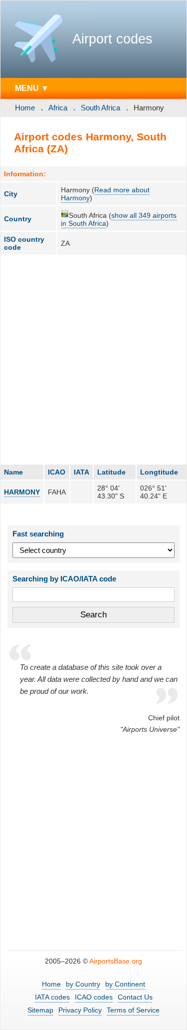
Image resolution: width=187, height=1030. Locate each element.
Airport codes (112, 38)
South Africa (100, 107)
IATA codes (52, 997)
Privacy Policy (80, 1010)
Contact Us (135, 997)
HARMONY (22, 492)
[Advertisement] (93, 359)
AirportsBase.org (115, 961)
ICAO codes (94, 997)
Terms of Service (133, 1010)
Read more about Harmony (105, 194)
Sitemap (40, 1010)
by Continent (125, 984)
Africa (57, 107)
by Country (83, 984)
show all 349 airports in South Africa (119, 219)
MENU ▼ (32, 87)
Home (25, 107)
